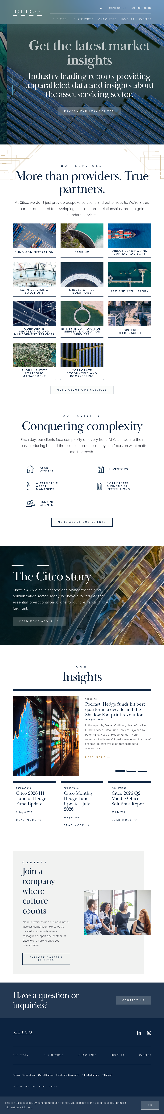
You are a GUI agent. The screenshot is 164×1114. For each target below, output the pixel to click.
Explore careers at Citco (46, 959)
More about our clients (82, 522)
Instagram (149, 1033)
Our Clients (107, 19)
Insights (127, 19)
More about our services (82, 390)
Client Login (141, 8)
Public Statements (90, 1075)
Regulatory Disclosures (67, 1075)
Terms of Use (29, 1075)
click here (26, 1107)
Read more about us (39, 621)
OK (150, 1105)
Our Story (60, 19)
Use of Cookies (45, 1075)
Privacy (16, 1075)
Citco (27, 13)
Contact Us (117, 8)
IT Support (107, 1075)
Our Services (83, 19)
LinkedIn (139, 1033)
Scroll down (82, 130)
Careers (145, 19)
